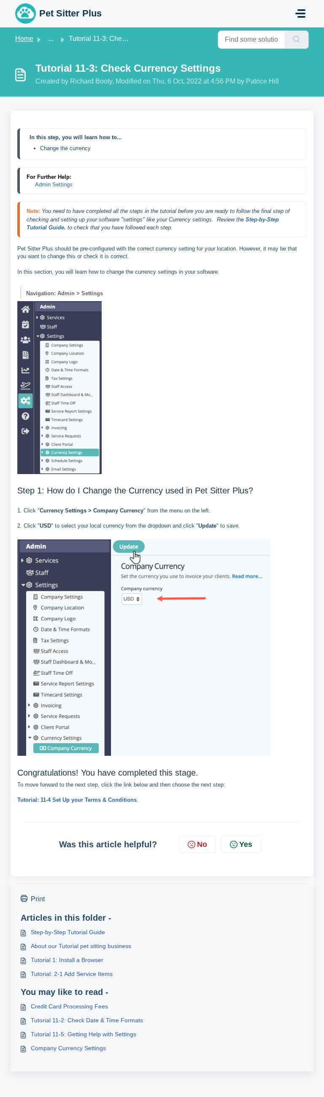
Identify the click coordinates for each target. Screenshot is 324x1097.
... (51, 38)
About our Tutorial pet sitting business (81, 946)
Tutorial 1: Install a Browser (67, 960)
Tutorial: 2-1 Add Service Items (72, 973)
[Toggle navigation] (300, 13)
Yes (245, 844)
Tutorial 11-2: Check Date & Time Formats (87, 1020)
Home (24, 38)
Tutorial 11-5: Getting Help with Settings (83, 1034)
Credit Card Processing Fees (69, 1006)
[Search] (297, 39)
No (202, 844)
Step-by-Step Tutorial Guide (68, 932)
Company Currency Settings (68, 1048)
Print (38, 899)
